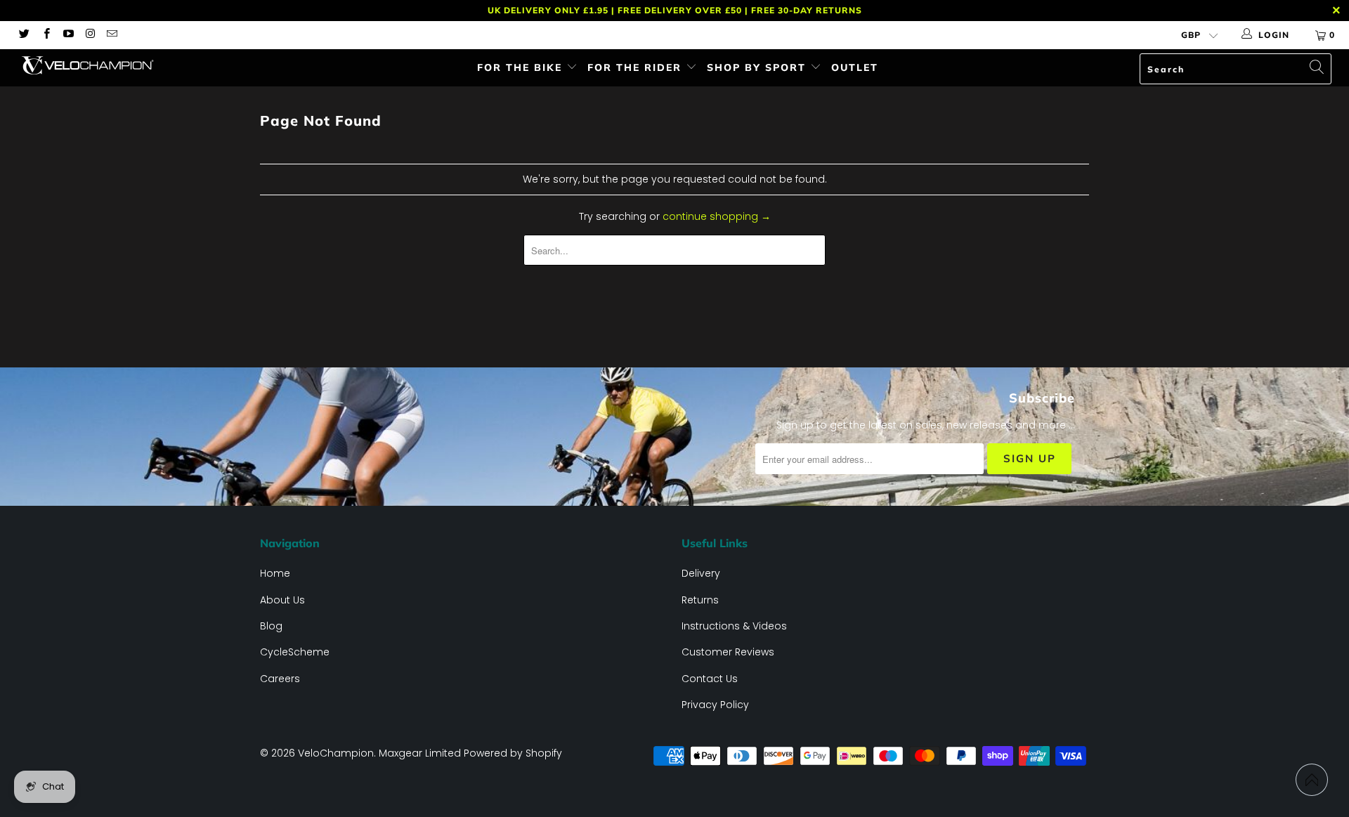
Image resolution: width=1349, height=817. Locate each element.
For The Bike (521, 67)
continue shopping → (717, 216)
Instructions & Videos (734, 626)
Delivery (701, 573)
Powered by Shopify (513, 753)
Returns (700, 600)
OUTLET (854, 67)
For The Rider (636, 67)
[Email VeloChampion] (111, 35)
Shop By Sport (758, 67)
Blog (271, 626)
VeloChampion (336, 753)
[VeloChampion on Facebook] (45, 35)
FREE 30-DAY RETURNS (806, 10)
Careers (280, 679)
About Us (282, 600)
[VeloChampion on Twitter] (24, 35)
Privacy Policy (715, 705)
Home (275, 573)
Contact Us (710, 679)
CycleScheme (295, 652)
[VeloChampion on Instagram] (90, 35)
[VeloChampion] (115, 65)
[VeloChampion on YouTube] (68, 35)
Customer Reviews (728, 652)
